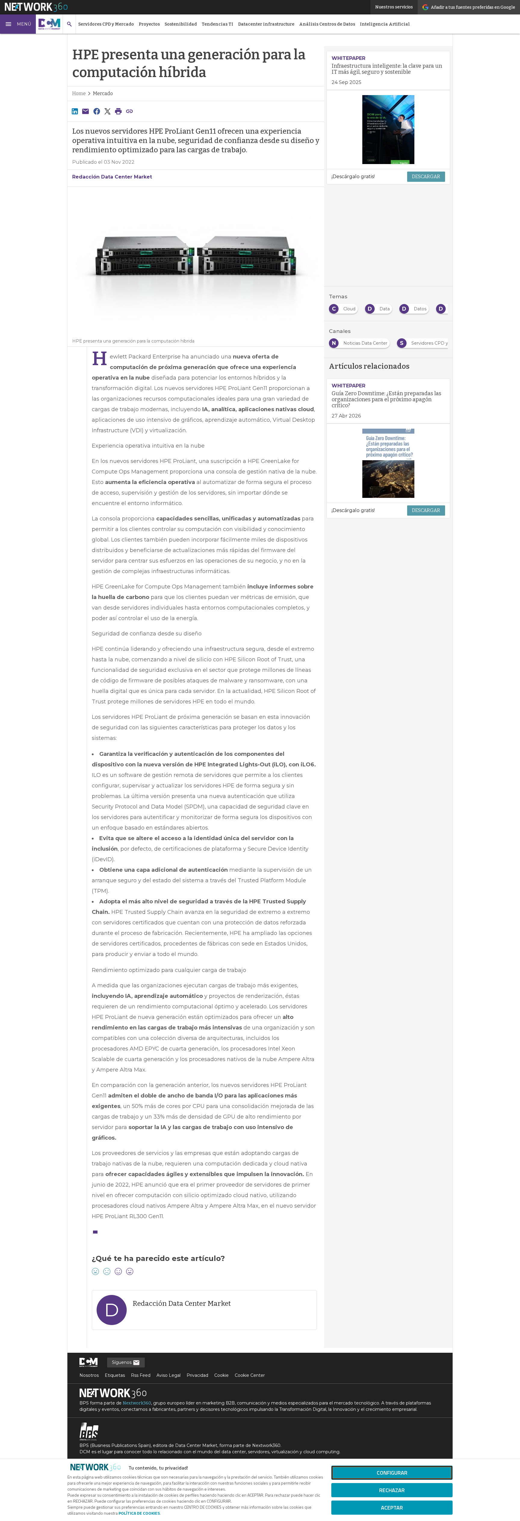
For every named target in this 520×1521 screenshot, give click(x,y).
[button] (18, 24)
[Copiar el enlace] (129, 111)
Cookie (221, 1375)
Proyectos (149, 24)
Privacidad (197, 1375)
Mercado (103, 93)
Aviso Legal (168, 1375)
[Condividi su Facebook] (96, 111)
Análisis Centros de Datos (327, 24)
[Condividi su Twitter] (107, 111)
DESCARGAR (426, 176)
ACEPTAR (392, 1508)
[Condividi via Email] (85, 111)
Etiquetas (115, 1375)
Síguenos (122, 1362)
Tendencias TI (217, 24)
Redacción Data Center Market (112, 177)
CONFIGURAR (392, 1473)
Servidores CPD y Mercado (106, 24)
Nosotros (89, 1375)
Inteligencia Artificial (385, 24)
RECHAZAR (392, 1490)
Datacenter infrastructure (266, 24)
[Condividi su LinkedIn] (74, 111)
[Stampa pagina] (118, 111)
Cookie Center (250, 1375)
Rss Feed (140, 1375)
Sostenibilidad (181, 24)
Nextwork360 (137, 1403)
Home (79, 93)
